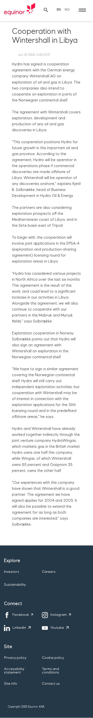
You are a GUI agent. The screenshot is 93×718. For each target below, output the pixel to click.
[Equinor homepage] (19, 9)
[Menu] (82, 10)
